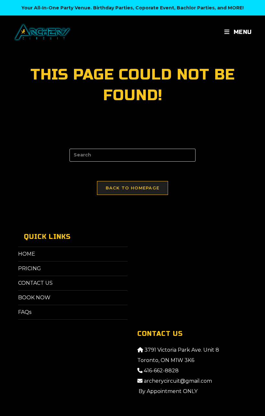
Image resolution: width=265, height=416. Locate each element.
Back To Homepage (133, 187)
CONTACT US (35, 283)
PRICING (29, 268)
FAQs (24, 312)
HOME (26, 254)
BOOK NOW (34, 297)
